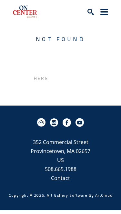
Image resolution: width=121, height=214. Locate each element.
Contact (60, 178)
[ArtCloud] (42, 122)
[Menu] (104, 12)
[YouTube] (80, 122)
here (41, 78)
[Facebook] (68, 122)
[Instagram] (55, 122)
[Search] (90, 12)
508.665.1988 (60, 170)
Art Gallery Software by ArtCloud (80, 195)
